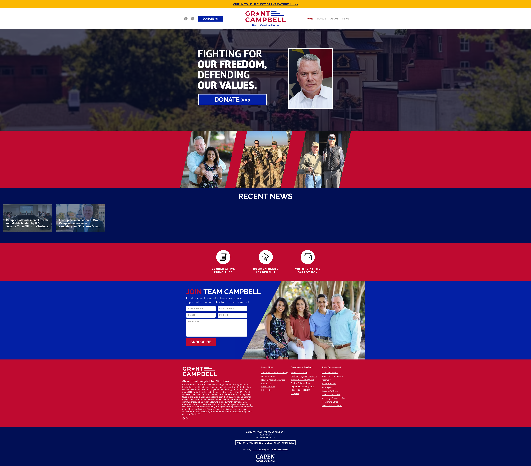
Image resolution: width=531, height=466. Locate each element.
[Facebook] (186, 18)
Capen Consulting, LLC (261, 449)
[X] (192, 18)
